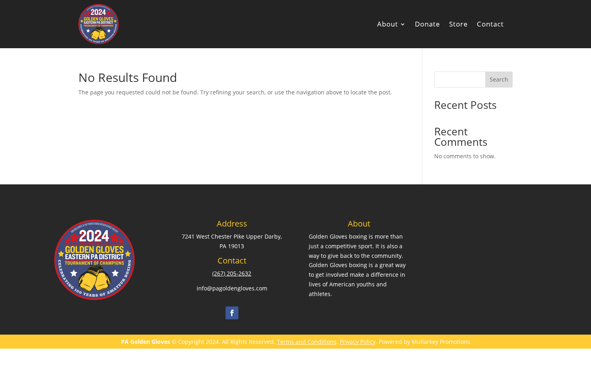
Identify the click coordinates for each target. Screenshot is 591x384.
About (387, 24)
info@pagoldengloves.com (232, 288)
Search (499, 79)
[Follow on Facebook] (232, 312)
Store (458, 24)
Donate (427, 24)
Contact (490, 24)
